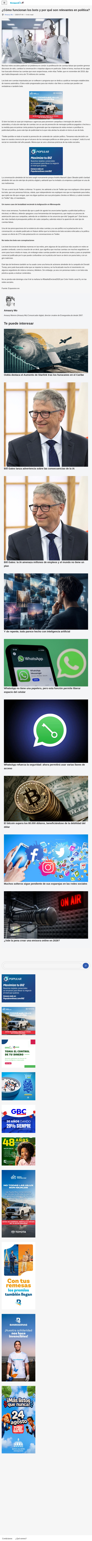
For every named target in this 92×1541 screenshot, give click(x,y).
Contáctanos (7, 1539)
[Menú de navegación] (4, 3)
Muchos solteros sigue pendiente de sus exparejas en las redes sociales (45, 883)
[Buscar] (86, 965)
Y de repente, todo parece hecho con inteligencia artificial (37, 631)
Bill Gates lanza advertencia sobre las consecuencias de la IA (39, 468)
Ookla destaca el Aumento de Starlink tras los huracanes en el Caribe (44, 374)
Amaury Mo (9, 15)
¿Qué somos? (21, 1539)
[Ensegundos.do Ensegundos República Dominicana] (17, 3)
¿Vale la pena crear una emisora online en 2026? (32, 940)
